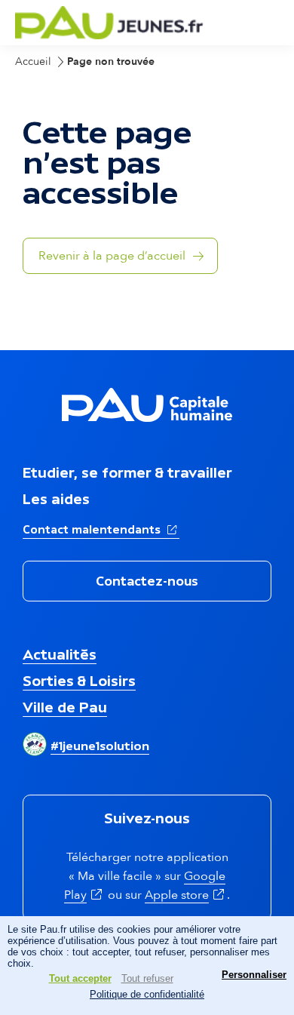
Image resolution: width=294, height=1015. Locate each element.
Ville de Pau (65, 707)
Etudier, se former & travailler (127, 472)
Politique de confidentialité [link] (147, 994)
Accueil (33, 61)
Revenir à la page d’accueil (111, 256)
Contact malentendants (101, 529)
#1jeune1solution (100, 746)
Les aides (56, 498)
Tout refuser (147, 978)
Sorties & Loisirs (79, 680)
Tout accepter (80, 978)
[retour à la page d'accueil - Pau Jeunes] (109, 35)
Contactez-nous (147, 581)
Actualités (59, 654)
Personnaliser (254, 974)
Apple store (186, 895)
